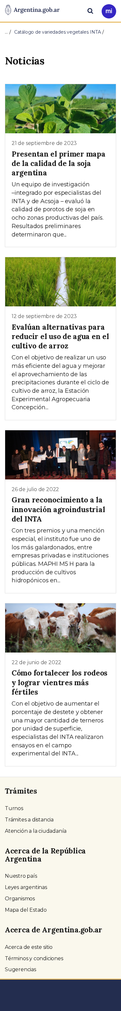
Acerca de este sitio (29, 947)
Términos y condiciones (34, 958)
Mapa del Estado (26, 910)
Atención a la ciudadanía (35, 831)
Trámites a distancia (29, 820)
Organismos (20, 899)
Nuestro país (21, 876)
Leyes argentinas (26, 887)
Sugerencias (20, 969)
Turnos (14, 808)
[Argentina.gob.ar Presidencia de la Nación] (32, 10)
